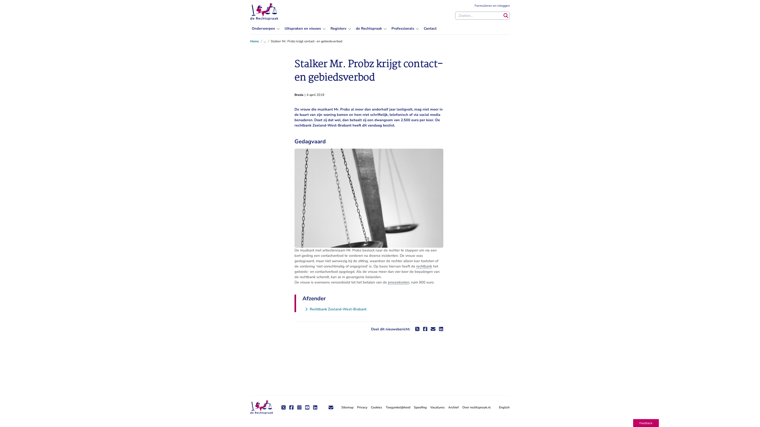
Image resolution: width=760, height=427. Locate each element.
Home (254, 41)
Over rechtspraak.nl (476, 407)
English (504, 407)
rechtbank (424, 266)
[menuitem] (265, 28)
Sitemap (347, 407)
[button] (646, 423)
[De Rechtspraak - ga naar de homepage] (264, 11)
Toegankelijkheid (398, 407)
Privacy (362, 407)
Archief (453, 407)
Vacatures (437, 407)
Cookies (376, 407)
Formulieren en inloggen (492, 5)
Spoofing (420, 407)
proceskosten (398, 282)
